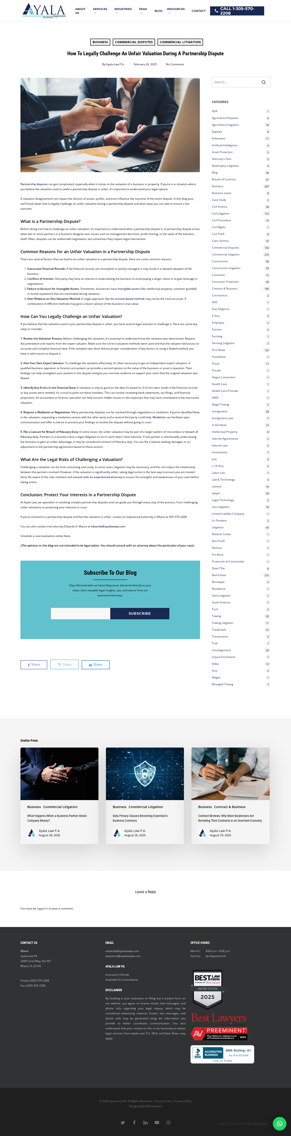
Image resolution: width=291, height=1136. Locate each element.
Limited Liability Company (228, 514)
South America (221, 602)
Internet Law (220, 445)
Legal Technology (223, 500)
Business (100, 42)
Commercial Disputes (134, 42)
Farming (217, 336)
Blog (215, 172)
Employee (218, 323)
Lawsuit (216, 486)
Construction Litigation (226, 268)
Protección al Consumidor (228, 561)
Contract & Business (225, 288)
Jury (214, 459)
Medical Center (221, 534)
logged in (42, 908)
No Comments (175, 64)
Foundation (219, 357)
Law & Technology (223, 479)
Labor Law (218, 473)
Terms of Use (163, 1101)
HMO (215, 398)
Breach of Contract (224, 179)
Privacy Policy (183, 1101)
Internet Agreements (225, 439)
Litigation (217, 527)
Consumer (218, 275)
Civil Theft (218, 234)
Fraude (216, 370)
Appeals (217, 131)
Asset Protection (222, 152)
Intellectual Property (224, 432)
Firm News (218, 350)
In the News (219, 425)
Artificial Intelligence (225, 145)
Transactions (220, 636)
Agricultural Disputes (225, 118)
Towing (216, 616)
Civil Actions (219, 207)
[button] (279, 1124)
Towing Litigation (222, 623)
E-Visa (216, 316)
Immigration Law (222, 418)
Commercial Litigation (180, 42)
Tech (215, 609)
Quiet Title (218, 568)
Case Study (219, 200)
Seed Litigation (221, 595)
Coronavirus (219, 295)
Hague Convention (223, 377)
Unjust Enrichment (223, 657)
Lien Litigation (220, 507)
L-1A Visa (217, 466)
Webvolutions (153, 1106)
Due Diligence (221, 309)
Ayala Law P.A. (115, 64)
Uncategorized (221, 650)
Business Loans (221, 193)
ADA (215, 111)
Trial (215, 643)
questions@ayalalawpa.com (123, 956)
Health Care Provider (225, 391)
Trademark (219, 630)
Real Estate (219, 575)
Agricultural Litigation (225, 125)
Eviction (217, 329)
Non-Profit (218, 541)
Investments (219, 452)
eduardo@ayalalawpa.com (122, 951)
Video (215, 664)
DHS (215, 302)
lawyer (216, 493)
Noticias (217, 548)
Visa (214, 671)
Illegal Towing (220, 404)
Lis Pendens (219, 520)
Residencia (219, 589)
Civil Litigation (220, 213)
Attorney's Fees (221, 159)
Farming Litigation (223, 343)
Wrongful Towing (222, 684)
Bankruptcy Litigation (225, 166)
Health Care (219, 384)
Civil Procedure (221, 220)
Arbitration (219, 138)
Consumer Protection (225, 282)
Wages (216, 677)
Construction (220, 261)
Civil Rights (219, 227)
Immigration (219, 411)
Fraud (215, 363)
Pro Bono (217, 555)
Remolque (218, 582)
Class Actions (220, 241)
